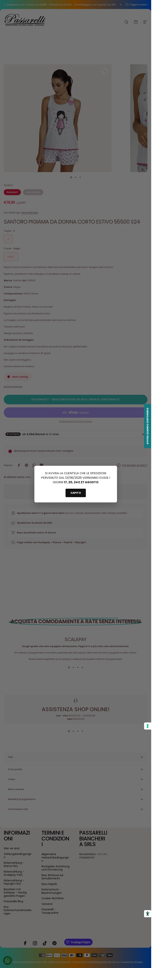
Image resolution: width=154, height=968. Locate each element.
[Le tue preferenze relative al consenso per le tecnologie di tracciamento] (147, 726)
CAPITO (75, 493)
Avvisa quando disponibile (147, 426)
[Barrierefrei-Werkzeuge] (147, 913)
